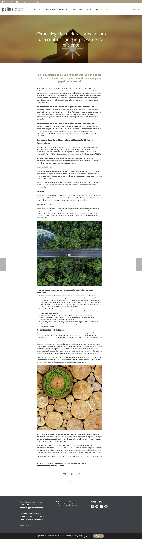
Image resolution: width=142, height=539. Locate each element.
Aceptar (98, 536)
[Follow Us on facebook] (92, 506)
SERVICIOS (37, 9)
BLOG (73, 9)
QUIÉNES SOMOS (85, 9)
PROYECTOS (63, 9)
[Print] (64, 474)
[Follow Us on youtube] (106, 506)
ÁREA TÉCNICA (50, 9)
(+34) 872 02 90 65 (9, 2)
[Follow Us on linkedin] (96, 506)
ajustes (86, 537)
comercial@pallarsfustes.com (27, 2)
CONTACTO (98, 9)
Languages (41, 2)
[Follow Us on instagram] (101, 506)
